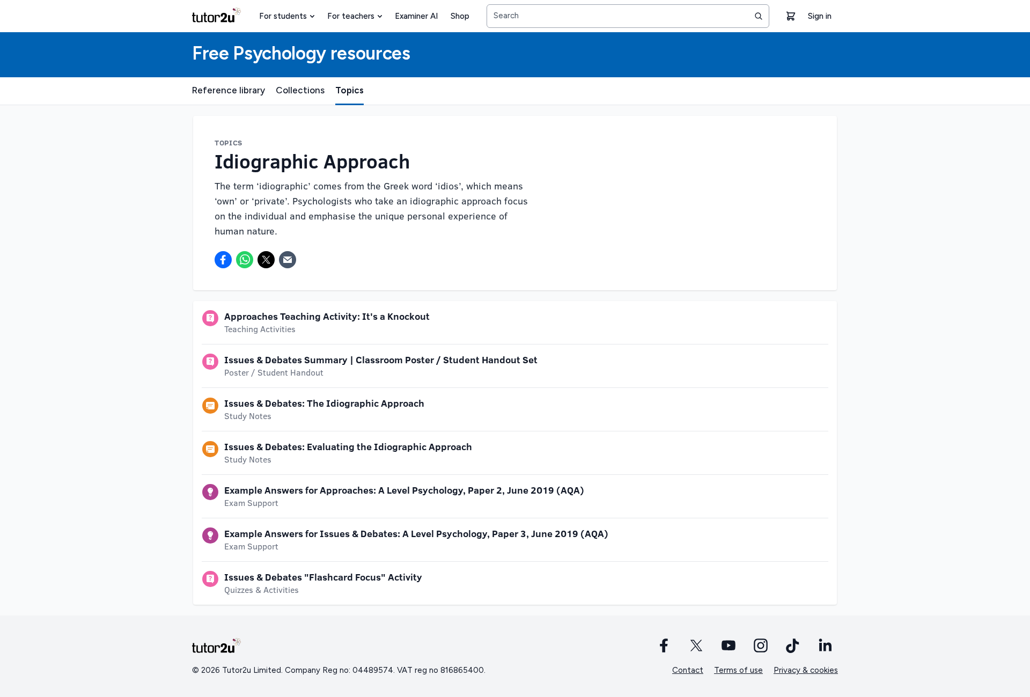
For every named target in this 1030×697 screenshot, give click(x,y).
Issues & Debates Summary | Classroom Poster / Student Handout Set (381, 359)
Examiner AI (416, 16)
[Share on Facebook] (223, 259)
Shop (460, 16)
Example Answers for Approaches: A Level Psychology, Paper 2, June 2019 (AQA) (404, 489)
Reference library (228, 90)
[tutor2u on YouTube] (728, 645)
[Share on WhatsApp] (244, 259)
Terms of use (738, 670)
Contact (687, 670)
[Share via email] (287, 259)
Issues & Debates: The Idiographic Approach (324, 403)
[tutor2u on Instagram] (761, 645)
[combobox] (628, 16)
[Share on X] (266, 259)
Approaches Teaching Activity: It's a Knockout (327, 316)
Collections (300, 90)
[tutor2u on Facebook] (664, 645)
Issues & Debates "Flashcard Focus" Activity (323, 576)
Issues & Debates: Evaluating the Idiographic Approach (348, 446)
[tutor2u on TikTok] (793, 645)
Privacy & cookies (806, 670)
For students (283, 16)
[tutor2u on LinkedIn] (825, 645)
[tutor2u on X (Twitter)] (696, 645)
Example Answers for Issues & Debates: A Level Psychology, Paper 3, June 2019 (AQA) (416, 533)
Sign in (820, 16)
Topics (349, 90)
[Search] (758, 16)
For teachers (350, 16)
